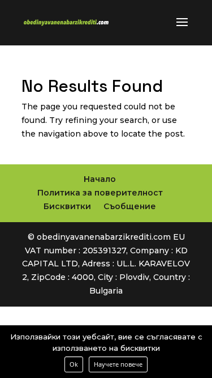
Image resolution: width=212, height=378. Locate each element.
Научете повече (118, 364)
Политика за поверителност (100, 193)
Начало (100, 179)
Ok (74, 364)
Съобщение (129, 206)
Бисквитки (67, 206)
